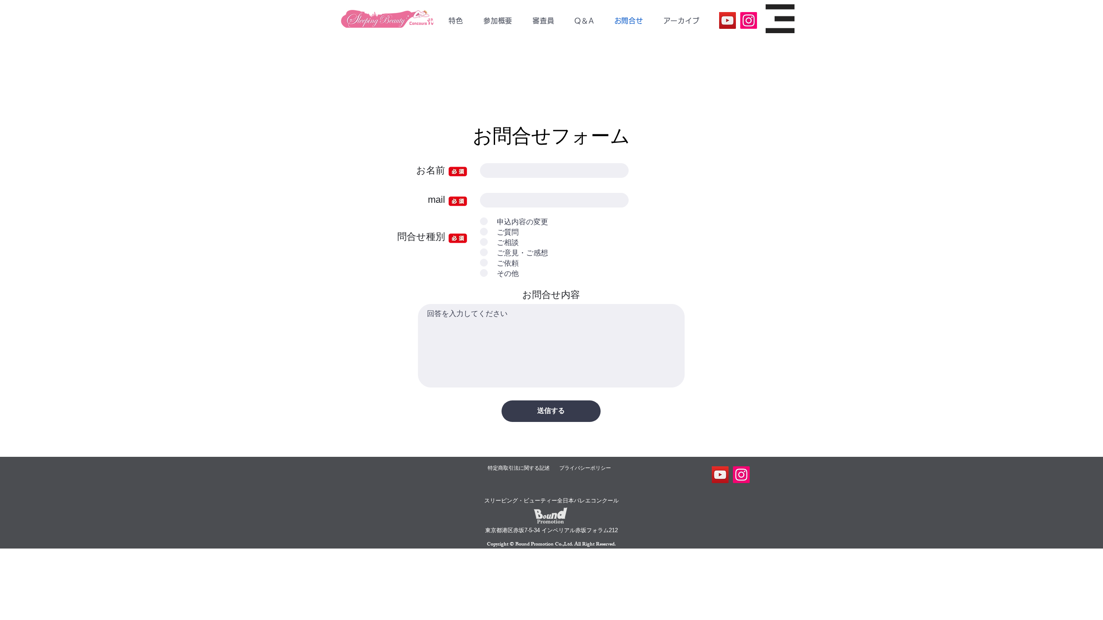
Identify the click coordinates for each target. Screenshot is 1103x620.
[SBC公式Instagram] (748, 20)
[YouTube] (727, 20)
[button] (497, 20)
